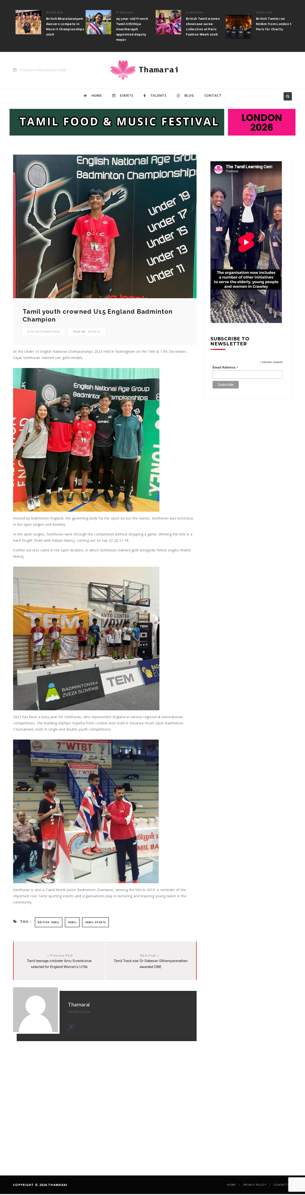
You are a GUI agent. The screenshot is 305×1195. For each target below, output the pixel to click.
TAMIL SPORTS (95, 922)
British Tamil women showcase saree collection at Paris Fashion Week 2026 (201, 26)
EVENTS (126, 95)
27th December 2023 (43, 331)
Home (231, 1185)
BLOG (188, 95)
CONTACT (212, 95)
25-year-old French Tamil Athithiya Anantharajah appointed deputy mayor (130, 29)
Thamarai (79, 1004)
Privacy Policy (254, 1185)
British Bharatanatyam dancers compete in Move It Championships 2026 (63, 26)
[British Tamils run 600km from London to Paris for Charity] (236, 24)
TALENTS (157, 95)
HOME (96, 95)
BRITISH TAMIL (48, 922)
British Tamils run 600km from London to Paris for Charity (272, 24)
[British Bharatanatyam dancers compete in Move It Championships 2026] (26, 22)
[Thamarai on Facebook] (71, 1027)
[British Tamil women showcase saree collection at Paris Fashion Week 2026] (166, 22)
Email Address (226, 367)
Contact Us (283, 1185)
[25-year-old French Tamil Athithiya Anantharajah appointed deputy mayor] (96, 22)
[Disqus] (105, 1100)
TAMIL (72, 922)
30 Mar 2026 (52, 12)
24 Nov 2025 (262, 12)
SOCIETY (94, 331)
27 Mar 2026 (122, 12)
